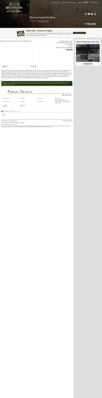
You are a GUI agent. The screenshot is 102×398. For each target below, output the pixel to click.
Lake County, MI (43, 21)
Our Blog (94, 2)
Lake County (58, 47)
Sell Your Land (69, 2)
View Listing (95, 60)
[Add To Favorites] (89, 14)
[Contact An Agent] (86, 14)
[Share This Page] (95, 14)
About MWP (83, 2)
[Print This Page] (92, 14)
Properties (56, 2)
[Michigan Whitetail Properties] (14, 5)
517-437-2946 (14, 11)
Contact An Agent (79, 32)
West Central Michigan (67, 47)
